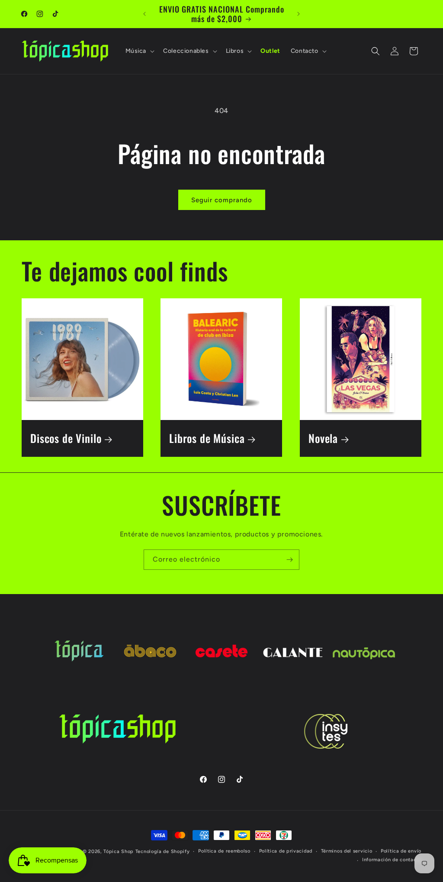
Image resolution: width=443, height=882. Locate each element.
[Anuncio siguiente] (298, 14)
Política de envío (401, 851)
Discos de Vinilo (65, 439)
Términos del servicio (346, 851)
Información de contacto (391, 860)
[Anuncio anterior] (144, 14)
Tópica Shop (118, 851)
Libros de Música (206, 439)
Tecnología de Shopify (162, 851)
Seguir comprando (221, 200)
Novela (323, 439)
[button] (139, 51)
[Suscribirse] (289, 559)
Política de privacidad (285, 851)
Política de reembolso (224, 851)
